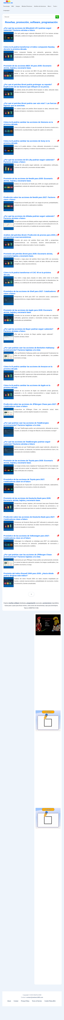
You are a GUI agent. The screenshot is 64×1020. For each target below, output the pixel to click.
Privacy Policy (25, 1001)
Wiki (12, 6)
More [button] (49, 6)
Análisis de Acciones (40, 6)
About (9, 1001)
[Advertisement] (48, 646)
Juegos (18, 6)
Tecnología (6, 6)
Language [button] (6, 10)
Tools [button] (54, 6)
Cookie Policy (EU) (49, 1001)
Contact (16, 1001)
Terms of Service (37, 1001)
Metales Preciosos (27, 6)
